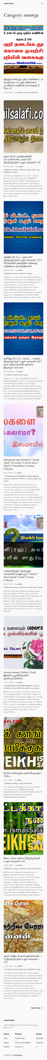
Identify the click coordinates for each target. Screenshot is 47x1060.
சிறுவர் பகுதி (31, 170)
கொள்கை (21, 478)
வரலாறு (26, 92)
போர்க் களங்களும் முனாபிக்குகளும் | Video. (23, 775)
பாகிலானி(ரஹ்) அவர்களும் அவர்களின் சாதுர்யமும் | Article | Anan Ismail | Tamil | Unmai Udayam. (21, 576)
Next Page (37, 1008)
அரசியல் (29, 476)
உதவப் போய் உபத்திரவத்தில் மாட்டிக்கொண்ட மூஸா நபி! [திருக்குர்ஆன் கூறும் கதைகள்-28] (22, 159)
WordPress (18, 1055)
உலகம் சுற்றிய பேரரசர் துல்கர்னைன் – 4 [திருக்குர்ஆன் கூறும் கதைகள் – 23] (23, 959)
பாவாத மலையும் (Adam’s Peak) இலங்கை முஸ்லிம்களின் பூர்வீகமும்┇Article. (20, 675)
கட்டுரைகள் (22, 170)
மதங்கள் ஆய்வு (32, 587)
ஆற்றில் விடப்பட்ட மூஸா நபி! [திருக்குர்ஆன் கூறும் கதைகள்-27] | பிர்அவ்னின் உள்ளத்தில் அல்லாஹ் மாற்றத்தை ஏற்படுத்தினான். (23, 262)
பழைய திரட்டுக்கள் (18, 688)
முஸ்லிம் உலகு (37, 478)
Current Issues (10, 476)
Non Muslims (21, 476)
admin (20, 92)
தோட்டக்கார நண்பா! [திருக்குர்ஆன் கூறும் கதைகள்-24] (22, 860)
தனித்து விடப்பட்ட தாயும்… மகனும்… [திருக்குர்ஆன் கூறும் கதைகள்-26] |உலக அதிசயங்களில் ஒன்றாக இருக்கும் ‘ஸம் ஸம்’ (23, 363)
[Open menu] (42, 3)
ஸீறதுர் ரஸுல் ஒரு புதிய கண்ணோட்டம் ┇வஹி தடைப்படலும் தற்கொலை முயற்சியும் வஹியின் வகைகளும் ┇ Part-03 (23, 84)
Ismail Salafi (8, 3)
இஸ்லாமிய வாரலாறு (11, 170)
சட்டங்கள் (29, 478)
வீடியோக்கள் (34, 92)
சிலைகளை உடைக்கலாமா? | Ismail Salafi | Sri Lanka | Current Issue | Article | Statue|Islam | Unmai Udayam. (21, 464)
